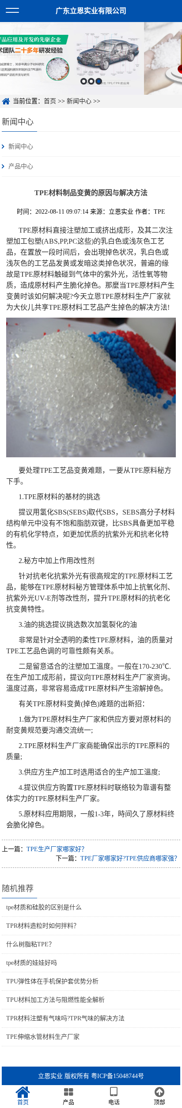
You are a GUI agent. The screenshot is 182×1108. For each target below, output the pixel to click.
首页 (50, 101)
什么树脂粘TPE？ (30, 944)
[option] (91, 58)
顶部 (159, 1102)
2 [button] (91, 81)
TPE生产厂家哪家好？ (57, 849)
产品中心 (20, 166)
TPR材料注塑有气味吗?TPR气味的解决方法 (65, 1018)
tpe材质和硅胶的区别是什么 (44, 907)
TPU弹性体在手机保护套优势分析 (52, 981)
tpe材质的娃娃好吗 (31, 963)
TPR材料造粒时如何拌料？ (43, 926)
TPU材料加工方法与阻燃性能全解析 (55, 1000)
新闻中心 (79, 101)
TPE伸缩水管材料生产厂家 (43, 1037)
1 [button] (83, 81)
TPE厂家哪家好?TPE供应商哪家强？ (130, 858)
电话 (114, 1102)
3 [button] (98, 81)
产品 (68, 1102)
